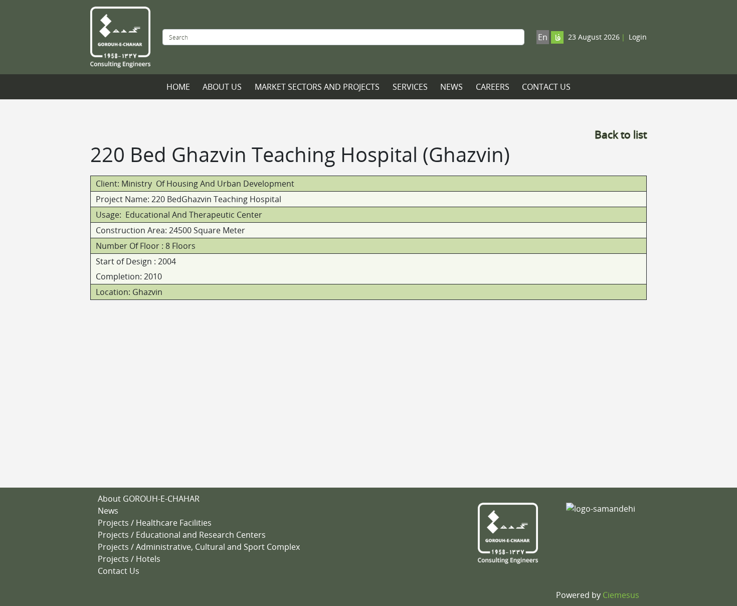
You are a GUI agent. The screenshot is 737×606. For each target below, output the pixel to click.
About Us (222, 86)
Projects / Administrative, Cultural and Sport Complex (199, 546)
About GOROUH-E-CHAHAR (149, 498)
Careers (492, 86)
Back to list (621, 134)
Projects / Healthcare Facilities (155, 522)
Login (638, 37)
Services (410, 86)
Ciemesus (621, 594)
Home (178, 86)
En (542, 37)
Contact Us (546, 86)
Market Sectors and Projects (317, 86)
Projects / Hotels (129, 558)
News (451, 86)
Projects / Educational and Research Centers (182, 534)
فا (558, 38)
